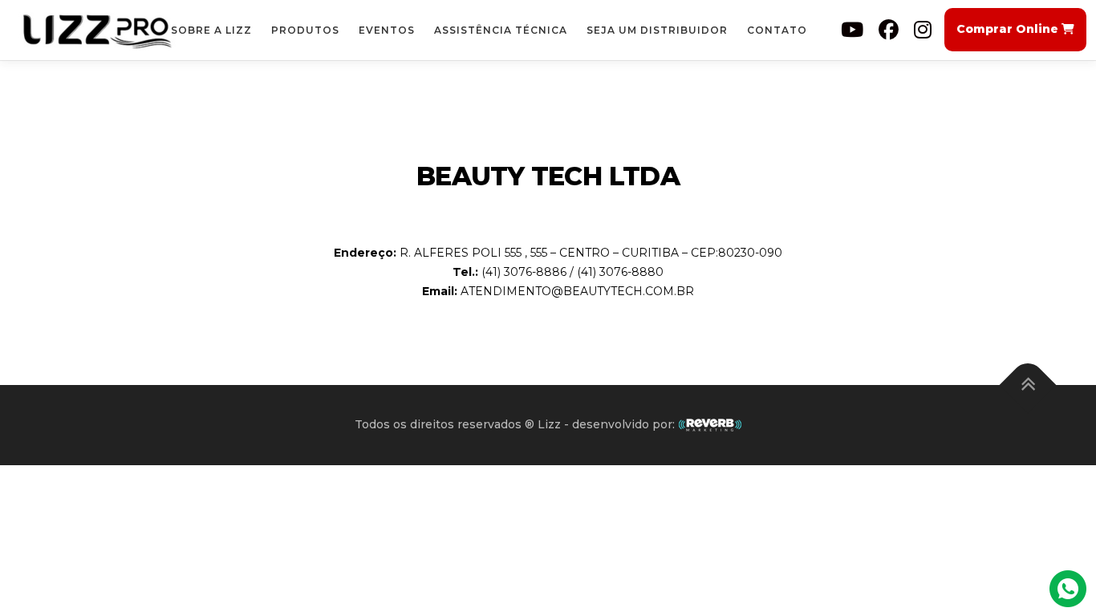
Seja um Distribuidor (657, 30)
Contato (777, 30)
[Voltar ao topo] (1028, 385)
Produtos (305, 30)
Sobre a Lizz (211, 30)
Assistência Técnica (500, 30)
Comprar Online (1008, 29)
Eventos (387, 30)
